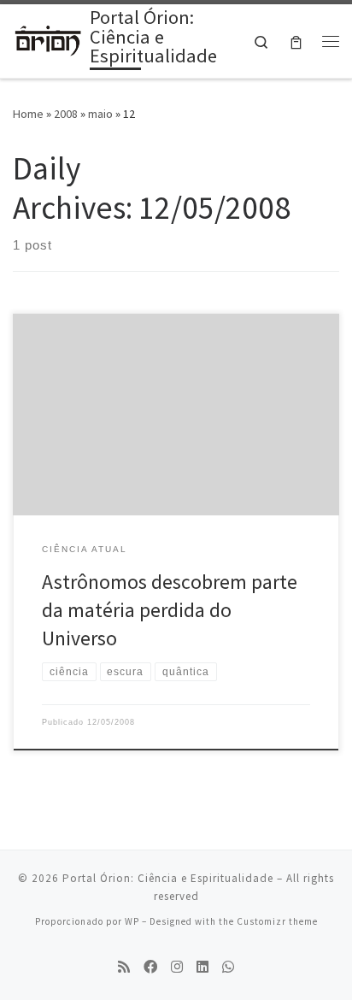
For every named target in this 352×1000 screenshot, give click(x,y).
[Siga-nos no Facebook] (150, 967)
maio (100, 113)
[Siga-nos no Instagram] (177, 967)
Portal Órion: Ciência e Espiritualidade (167, 878)
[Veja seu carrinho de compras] (296, 41)
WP (132, 921)
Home (28, 113)
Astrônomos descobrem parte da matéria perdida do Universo (169, 610)
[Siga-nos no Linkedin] (202, 967)
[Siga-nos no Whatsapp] (228, 967)
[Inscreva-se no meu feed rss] (124, 967)
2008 (66, 113)
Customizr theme (277, 921)
